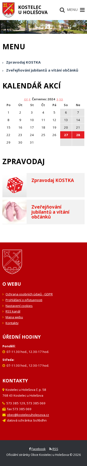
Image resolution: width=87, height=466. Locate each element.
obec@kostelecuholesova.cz (28, 415)
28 (78, 135)
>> (61, 99)
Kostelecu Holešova (33, 9)
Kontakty (12, 323)
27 (66, 135)
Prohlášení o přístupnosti (24, 300)
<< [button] (26, 99)
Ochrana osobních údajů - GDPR (29, 294)
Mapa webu (14, 317)
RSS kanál (13, 311)
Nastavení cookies (19, 306)
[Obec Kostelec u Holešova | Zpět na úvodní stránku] (8, 10)
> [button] (57, 99)
